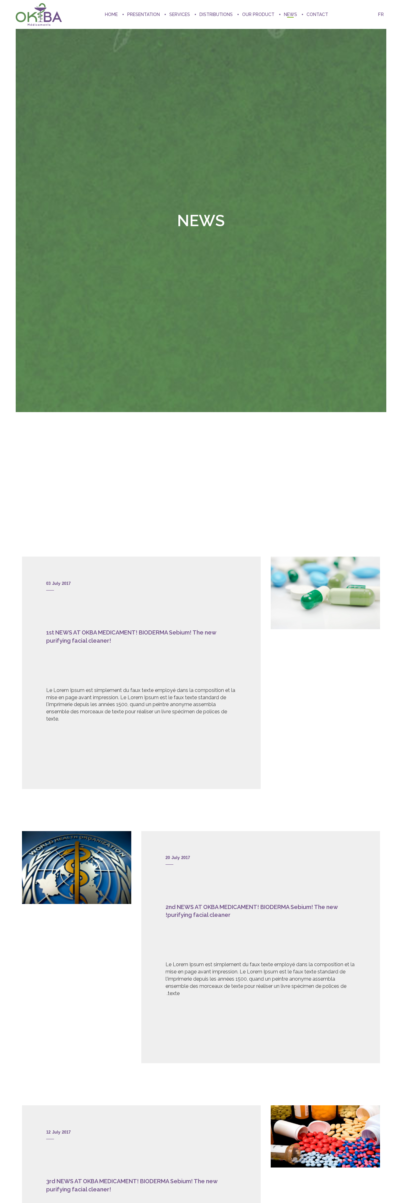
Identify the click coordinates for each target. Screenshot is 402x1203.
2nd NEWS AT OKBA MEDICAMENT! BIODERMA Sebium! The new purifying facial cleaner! (252, 911)
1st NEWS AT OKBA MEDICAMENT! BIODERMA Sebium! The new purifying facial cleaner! (131, 636)
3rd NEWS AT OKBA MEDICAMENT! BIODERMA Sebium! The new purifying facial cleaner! (131, 1185)
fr (381, 14)
